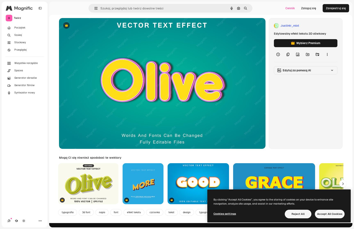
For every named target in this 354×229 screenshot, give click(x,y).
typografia (68, 212)
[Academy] (16, 221)
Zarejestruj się (336, 8)
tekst (171, 212)
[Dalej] (343, 183)
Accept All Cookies (329, 214)
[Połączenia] (9, 221)
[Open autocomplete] (94, 8)
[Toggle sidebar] (40, 8)
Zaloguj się (308, 8)
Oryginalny (87, 26)
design (187, 212)
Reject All (298, 214)
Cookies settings (224, 213)
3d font (86, 212)
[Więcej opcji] (327, 54)
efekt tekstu (134, 212)
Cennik (290, 8)
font (116, 212)
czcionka (155, 212)
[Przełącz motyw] (23, 221)
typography (205, 212)
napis (102, 212)
